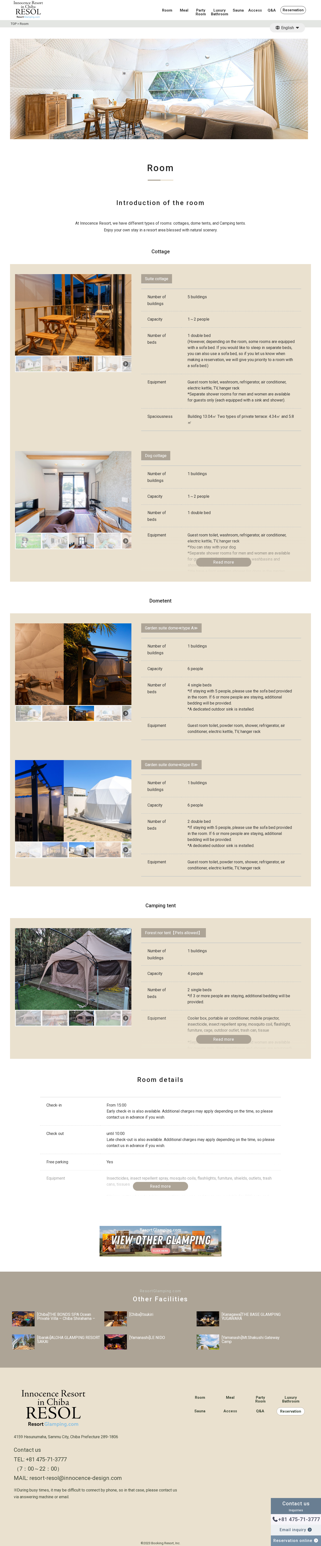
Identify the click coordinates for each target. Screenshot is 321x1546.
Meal (184, 11)
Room (167, 11)
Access (255, 11)
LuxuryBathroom (219, 12)
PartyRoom (201, 12)
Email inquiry (293, 1529)
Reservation (293, 10)
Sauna (238, 11)
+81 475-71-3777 (299, 1519)
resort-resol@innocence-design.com (75, 1478)
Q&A (272, 11)
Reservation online (293, 1540)
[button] (28, 363)
